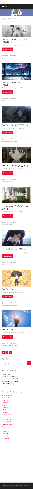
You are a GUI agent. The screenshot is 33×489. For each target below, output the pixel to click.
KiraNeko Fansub (6, 414)
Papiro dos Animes (7, 421)
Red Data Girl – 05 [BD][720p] (15, 165)
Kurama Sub (5, 417)
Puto (3, 426)
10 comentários (8, 58)
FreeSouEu (5, 412)
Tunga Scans (5, 433)
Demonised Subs (6, 402)
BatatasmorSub (6, 398)
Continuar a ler (7, 49)
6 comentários (8, 181)
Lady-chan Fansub (7, 419)
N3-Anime (5, 429)
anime (6, 55)
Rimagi (23, 45)
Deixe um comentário (10, 101)
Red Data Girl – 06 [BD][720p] (15, 125)
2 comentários (8, 224)
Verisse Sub (5, 436)
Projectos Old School (7, 424)
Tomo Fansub (5, 431)
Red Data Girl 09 (9, 329)
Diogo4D (4, 405)
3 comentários (8, 265)
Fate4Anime (5, 409)
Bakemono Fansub (7, 395)
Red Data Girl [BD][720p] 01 (14, 249)
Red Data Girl (12, 55)
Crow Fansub (5, 400)
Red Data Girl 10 (9, 289)
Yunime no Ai (5, 438)
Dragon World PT (6, 407)
